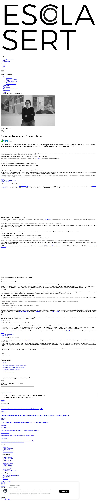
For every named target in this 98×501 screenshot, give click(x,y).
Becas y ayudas (6, 469)
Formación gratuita (7, 462)
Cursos (4, 459)
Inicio (4, 92)
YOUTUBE (21, 442)
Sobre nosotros (6, 447)
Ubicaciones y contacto (11, 82)
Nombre (2, 380)
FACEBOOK (10, 442)
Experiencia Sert (6, 90)
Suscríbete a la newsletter (8, 59)
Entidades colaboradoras (11, 84)
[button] (5, 491)
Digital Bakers (8, 499)
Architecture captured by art (9, 371)
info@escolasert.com (5, 484)
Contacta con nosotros (5, 486)
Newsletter (5, 479)
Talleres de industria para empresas (10, 88)
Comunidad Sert (6, 476)
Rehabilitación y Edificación (9, 460)
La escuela (5, 76)
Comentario (3, 385)
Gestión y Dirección (7, 465)
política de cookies (33, 494)
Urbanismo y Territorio (8, 463)
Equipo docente (9, 80)
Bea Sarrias (5, 362)
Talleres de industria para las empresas (11, 475)
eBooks (4, 60)
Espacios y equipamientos (11, 81)
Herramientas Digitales (8, 468)
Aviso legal (3, 400)
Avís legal (3, 498)
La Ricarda (38, 158)
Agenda (5, 86)
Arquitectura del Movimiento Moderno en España (13, 367)
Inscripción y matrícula (8, 466)
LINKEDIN (16, 442)
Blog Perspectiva (6, 87)
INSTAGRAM (4, 442)
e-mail (2, 382)
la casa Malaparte (47, 219)
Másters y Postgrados (7, 457)
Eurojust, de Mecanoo (51, 245)
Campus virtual (6, 61)
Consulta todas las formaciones (9, 470)
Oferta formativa (6, 85)
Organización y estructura (11, 79)
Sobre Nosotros (9, 78)
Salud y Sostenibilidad (8, 458)
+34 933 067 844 (4, 483)
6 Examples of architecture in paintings (11, 369)
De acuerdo (64, 491)
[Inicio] (49, 53)
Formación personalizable (8, 464)
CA (4, 66)
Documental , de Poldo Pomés (14, 365)
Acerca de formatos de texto (6, 392)
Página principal (4, 384)
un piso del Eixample (23, 186)
